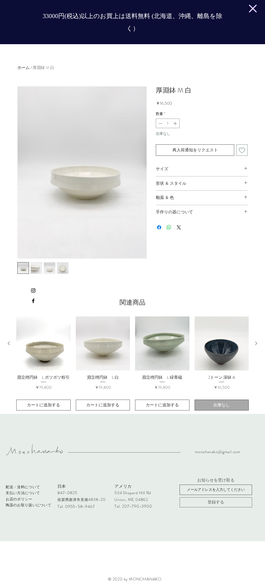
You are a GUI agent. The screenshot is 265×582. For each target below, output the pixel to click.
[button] (253, 8)
